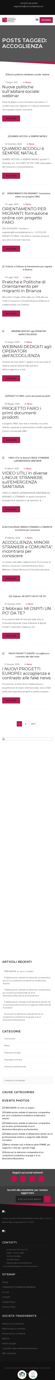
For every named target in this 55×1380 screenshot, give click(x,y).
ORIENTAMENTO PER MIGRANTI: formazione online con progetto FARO (25, 215)
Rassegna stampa (13, 1059)
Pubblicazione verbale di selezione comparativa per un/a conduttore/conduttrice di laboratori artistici (26, 980)
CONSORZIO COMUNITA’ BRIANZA (18, 1287)
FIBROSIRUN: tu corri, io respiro (19, 971)
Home (5, 1282)
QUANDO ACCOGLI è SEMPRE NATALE (23, 150)
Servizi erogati (9, 1343)
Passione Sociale (12, 1053)
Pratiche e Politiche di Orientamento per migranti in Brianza (23, 286)
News (28, 82)
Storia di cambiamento (15, 1066)
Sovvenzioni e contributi (13, 1333)
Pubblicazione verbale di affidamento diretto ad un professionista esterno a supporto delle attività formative (27, 1005)
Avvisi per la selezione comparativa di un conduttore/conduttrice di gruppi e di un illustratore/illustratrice (23, 1017)
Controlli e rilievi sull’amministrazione (20, 1348)
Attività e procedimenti (13, 1323)
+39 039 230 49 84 (28, 3)
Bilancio (6, 1338)
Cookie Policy (8, 1302)
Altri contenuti (9, 1353)
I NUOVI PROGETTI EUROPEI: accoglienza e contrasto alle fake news (26, 673)
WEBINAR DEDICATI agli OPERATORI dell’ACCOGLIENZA (26, 351)
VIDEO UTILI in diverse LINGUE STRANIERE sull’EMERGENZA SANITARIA (24, 480)
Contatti (6, 1297)
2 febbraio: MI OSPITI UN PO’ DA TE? (26, 610)
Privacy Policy (8, 1307)
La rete (5, 1292)
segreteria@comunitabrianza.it (28, 6)
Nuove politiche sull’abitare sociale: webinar (21, 91)
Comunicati (9, 1038)
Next (33, 724)
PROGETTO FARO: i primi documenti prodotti (21, 413)
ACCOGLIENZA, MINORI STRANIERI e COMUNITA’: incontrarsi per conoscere (27, 549)
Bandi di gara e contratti (13, 1328)
